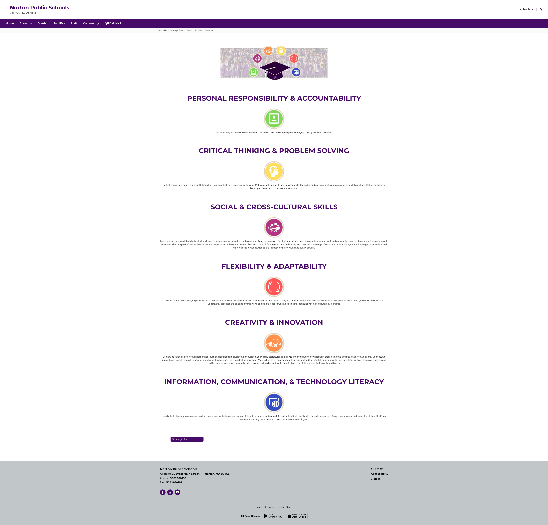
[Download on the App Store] (297, 516)
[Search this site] (540, 9)
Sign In (375, 478)
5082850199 (174, 482)
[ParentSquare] (250, 516)
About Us (162, 30)
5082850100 (178, 478)
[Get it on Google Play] (273, 516)
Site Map (377, 468)
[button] (527, 9)
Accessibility (379, 473)
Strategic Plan (176, 30)
